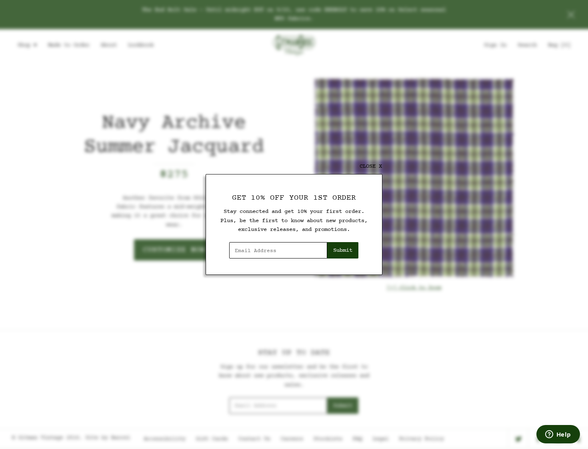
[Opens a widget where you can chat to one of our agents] (558, 435)
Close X (371, 166)
